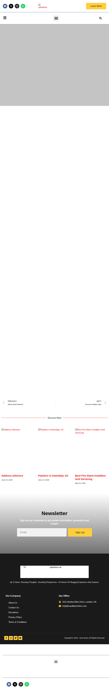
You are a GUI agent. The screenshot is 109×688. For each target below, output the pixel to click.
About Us (13, 602)
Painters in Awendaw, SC (53, 475)
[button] (56, 18)
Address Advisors (12, 475)
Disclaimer (13, 612)
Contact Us (14, 607)
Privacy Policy (15, 617)
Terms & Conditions (18, 622)
